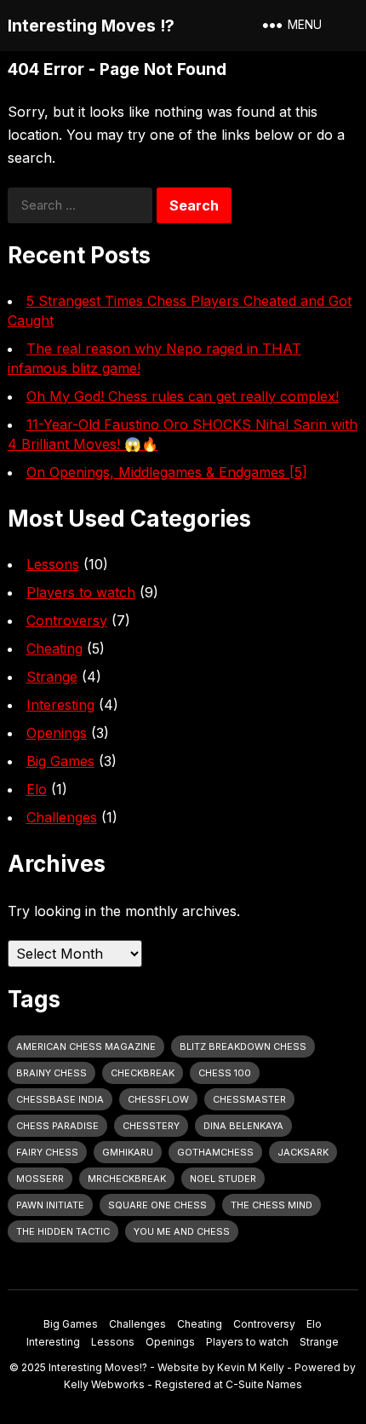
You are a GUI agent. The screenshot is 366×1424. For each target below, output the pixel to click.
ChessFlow (158, 1099)
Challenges (61, 817)
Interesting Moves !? (91, 25)
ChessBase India (60, 1099)
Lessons (52, 564)
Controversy (66, 620)
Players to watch (80, 592)
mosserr (40, 1179)
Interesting (60, 704)
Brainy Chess (51, 1073)
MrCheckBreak (127, 1179)
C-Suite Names (264, 1384)
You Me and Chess (182, 1231)
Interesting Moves (94, 1367)
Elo (36, 789)
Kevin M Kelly (250, 1367)
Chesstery (151, 1126)
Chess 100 (224, 1073)
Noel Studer (223, 1179)
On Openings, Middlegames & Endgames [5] (166, 472)
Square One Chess (157, 1205)
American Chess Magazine (86, 1046)
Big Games (60, 761)
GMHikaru (127, 1152)
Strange (51, 676)
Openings (56, 732)
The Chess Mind (271, 1205)
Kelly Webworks (104, 1384)
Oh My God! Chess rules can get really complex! (182, 396)
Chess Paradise (57, 1126)
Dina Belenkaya (243, 1126)
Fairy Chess (47, 1152)
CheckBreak (142, 1073)
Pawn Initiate (50, 1205)
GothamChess (215, 1152)
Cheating (54, 648)
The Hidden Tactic (63, 1231)
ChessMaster (249, 1099)
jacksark (303, 1152)
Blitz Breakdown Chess (243, 1046)
